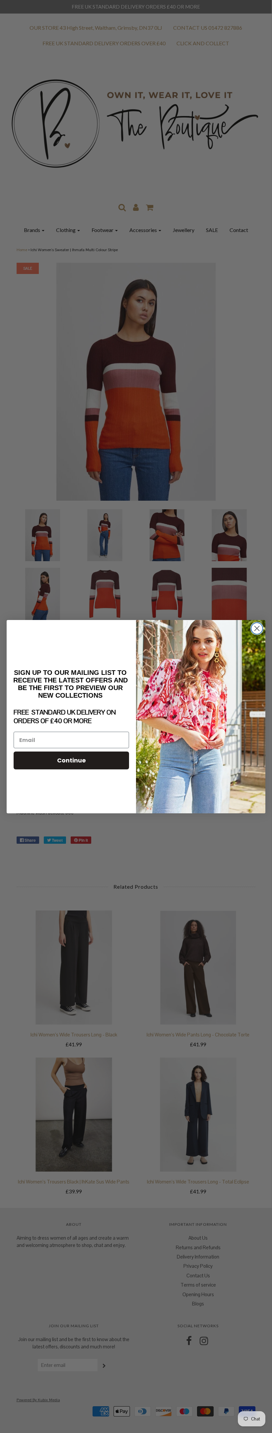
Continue (71, 760)
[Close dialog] (257, 628)
